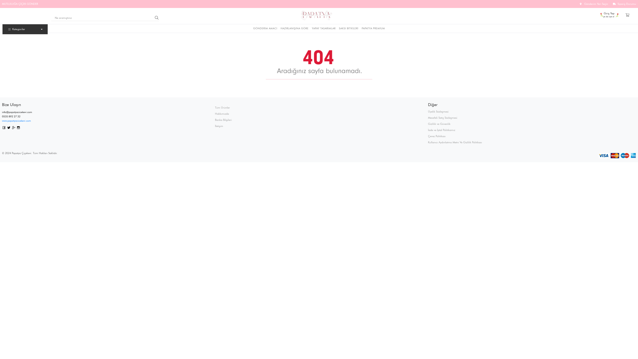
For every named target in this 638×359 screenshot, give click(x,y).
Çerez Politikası (437, 136)
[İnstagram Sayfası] (18, 128)
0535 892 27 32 (11, 116)
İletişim (219, 126)
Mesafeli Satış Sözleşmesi (442, 117)
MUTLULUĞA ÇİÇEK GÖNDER (20, 3)
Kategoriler (18, 29)
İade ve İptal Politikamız (441, 130)
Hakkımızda (222, 113)
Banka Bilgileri (223, 119)
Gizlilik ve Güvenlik (439, 123)
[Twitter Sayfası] (9, 128)
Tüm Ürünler (222, 107)
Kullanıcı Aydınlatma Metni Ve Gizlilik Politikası (455, 142)
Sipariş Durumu (627, 3)
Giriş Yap (609, 14)
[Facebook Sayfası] (4, 128)
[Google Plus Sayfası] (14, 128)
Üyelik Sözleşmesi (438, 111)
